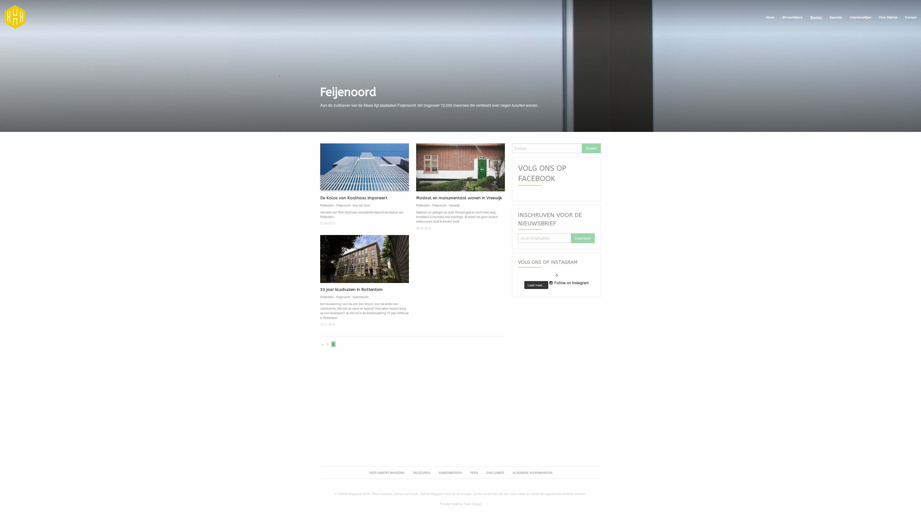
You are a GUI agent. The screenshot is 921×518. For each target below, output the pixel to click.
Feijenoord (343, 205)
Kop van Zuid (361, 205)
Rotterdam (327, 205)
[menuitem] (770, 17)
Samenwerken (450, 473)
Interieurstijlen (860, 17)
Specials (836, 17)
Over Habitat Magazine (387, 473)
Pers (474, 473)
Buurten (816, 17)
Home (770, 17)
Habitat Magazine (15, 17)
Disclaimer (495, 473)
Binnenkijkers (792, 17)
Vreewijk (454, 205)
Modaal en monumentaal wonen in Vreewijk (459, 197)
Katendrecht (360, 297)
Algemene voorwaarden (532, 473)
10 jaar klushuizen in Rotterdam (351, 289)
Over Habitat (888, 17)
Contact (910, 17)
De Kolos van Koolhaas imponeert (354, 197)
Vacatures (421, 473)
